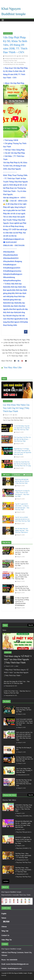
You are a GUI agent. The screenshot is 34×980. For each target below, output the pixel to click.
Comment (28, 475)
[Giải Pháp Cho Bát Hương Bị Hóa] (9, 750)
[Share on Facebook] (25, 333)
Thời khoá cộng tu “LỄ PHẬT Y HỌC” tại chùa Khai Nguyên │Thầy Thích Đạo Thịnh (18, 659)
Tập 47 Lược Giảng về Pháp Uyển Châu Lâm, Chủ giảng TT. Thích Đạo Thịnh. (24, 770)
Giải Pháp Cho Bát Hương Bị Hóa (23, 748)
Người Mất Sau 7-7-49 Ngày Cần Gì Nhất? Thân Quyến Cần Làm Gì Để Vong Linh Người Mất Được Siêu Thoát (22, 451)
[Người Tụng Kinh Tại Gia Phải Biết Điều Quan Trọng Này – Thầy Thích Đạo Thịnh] (8, 589)
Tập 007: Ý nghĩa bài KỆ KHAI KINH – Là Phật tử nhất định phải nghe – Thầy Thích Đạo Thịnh (22, 506)
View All (30, 625)
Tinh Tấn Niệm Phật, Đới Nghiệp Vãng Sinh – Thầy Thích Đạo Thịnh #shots (21, 530)
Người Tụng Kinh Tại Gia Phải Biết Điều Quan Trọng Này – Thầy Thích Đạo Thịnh (22, 588)
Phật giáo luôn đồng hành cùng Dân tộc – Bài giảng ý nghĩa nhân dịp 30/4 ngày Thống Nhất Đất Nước (23, 824)
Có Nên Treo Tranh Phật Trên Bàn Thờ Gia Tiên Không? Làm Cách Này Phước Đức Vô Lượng (22, 463)
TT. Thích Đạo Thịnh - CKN (9, 62)
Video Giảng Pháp (20, 64)
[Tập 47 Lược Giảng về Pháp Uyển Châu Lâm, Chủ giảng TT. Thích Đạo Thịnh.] (9, 772)
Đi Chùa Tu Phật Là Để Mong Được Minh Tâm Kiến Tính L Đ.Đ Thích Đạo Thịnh (24, 759)
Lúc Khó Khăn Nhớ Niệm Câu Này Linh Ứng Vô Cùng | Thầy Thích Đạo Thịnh (16, 408)
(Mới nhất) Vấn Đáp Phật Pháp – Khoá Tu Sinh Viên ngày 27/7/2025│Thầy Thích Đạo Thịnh (22, 575)
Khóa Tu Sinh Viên (20, 58)
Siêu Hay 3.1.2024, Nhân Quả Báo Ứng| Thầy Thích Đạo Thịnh (22, 563)
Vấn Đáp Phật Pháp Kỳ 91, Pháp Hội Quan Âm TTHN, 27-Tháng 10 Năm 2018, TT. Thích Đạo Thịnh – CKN (14, 353)
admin (19, 56)
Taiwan (3, 918)
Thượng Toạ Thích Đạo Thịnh (10, 60)
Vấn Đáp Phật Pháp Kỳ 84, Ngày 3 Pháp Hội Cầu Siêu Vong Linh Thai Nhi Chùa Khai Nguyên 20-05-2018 (17, 342)
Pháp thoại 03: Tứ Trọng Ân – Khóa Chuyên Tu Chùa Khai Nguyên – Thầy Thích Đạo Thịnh (22, 493)
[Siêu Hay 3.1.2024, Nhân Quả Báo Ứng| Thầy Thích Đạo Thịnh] (8, 565)
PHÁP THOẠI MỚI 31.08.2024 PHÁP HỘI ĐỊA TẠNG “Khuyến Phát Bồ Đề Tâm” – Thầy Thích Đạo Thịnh (24, 722)
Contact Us (5, 935)
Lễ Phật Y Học (8, 652)
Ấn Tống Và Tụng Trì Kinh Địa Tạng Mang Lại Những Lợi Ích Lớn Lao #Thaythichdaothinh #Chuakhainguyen (22, 601)
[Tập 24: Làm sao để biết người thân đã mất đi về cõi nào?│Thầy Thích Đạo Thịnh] (8, 519)
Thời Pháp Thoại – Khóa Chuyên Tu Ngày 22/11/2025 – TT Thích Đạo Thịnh (23, 855)
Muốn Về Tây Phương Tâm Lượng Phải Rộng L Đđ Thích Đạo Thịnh (23, 709)
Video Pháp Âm (6, 940)
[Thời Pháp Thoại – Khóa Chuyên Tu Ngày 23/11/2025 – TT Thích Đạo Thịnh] (8, 872)
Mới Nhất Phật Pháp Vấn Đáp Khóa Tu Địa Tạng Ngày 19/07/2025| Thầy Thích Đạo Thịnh (24, 782)
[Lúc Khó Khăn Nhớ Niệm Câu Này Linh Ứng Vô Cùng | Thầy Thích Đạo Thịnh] (17, 390)
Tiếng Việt (4, 931)
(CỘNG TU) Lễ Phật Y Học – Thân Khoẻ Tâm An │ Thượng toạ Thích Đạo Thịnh (17, 692)
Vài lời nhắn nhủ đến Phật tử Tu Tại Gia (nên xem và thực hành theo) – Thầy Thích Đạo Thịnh (22, 551)
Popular (7, 475)
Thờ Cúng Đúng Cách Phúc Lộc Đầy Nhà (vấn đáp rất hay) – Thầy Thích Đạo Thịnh (22, 439)
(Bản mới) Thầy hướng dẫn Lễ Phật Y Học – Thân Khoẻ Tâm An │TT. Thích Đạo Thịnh (17, 682)
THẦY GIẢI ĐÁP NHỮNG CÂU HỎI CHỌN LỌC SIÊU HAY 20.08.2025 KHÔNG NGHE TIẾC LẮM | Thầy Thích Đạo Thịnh (24, 736)
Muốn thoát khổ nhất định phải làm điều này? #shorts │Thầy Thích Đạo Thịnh (22, 481)
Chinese (4, 926)
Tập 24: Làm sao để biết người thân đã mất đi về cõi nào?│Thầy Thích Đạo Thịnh (22, 519)
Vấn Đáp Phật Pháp (8, 33)
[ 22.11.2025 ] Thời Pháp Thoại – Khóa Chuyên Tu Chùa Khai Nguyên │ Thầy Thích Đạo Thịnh (23, 808)
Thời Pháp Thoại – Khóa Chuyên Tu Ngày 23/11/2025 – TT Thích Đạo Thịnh (23, 869)
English (3, 913)
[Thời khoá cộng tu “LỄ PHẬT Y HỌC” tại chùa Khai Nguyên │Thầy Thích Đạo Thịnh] (18, 641)
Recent (18, 475)
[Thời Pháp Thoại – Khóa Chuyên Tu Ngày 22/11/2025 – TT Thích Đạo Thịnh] (8, 858)
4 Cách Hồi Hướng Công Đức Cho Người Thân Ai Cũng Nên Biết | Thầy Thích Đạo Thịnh (22, 427)
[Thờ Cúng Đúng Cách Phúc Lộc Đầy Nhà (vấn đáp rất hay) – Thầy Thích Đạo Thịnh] (7, 440)
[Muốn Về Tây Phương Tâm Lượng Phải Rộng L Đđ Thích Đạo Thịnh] (9, 711)
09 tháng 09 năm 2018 (10, 58)
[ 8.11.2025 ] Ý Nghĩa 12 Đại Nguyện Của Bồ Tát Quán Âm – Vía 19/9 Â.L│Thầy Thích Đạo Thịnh (23, 840)
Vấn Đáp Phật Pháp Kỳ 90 (9, 64)
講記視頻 (6, 921)
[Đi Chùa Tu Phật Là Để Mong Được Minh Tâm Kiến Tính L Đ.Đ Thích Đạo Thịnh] (9, 760)
